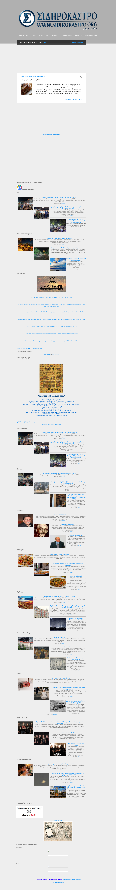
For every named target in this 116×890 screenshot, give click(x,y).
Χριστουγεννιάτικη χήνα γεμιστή (33, 76)
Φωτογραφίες (44, 35)
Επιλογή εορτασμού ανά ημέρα (51, 424)
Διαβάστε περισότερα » (74, 99)
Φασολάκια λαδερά (76, 576)
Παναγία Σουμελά (59, 637)
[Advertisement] (93, 67)
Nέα (34, 35)
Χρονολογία (55, 354)
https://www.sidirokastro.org (72, 879)
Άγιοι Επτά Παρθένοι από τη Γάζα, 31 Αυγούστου (51, 406)
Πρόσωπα (78, 35)
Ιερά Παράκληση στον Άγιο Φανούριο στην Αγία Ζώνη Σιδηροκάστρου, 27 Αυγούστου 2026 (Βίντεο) (76, 496)
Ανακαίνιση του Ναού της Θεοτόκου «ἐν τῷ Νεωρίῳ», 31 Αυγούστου (51, 410)
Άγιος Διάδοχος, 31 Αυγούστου (51, 407)
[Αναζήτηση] (98, 5)
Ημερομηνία (47, 354)
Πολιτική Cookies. (58, 882)
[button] (81, 77)
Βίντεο (54, 35)
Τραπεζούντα (68, 647)
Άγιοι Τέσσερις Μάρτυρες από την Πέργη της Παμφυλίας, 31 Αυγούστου (51, 403)
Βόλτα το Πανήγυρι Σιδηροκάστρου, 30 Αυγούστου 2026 (60, 197)
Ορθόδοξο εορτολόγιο (24, 421)
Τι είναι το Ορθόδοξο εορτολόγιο (27, 423)
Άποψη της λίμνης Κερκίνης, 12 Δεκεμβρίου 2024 (76, 259)
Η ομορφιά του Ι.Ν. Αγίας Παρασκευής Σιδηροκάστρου (67, 247)
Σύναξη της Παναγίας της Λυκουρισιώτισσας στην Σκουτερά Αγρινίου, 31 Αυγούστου (51, 412)
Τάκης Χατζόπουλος (60, 514)
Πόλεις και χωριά (66, 35)
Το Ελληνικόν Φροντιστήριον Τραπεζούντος (76, 658)
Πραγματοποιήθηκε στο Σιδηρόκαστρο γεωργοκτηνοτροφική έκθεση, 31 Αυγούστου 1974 (51, 326)
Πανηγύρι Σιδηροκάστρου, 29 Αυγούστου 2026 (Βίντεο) (59, 473)
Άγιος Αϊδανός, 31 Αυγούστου (51, 413)
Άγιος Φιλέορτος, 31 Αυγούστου (51, 409)
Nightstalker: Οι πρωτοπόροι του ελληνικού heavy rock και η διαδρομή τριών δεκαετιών (60, 722)
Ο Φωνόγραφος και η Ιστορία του (59, 678)
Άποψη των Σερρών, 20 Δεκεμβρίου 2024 (59, 238)
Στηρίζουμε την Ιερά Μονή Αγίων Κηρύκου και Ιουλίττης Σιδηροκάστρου (68, 482)
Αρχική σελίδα (24, 35)
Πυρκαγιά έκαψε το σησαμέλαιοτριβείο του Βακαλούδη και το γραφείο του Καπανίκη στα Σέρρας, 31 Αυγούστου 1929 (51, 319)
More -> (63, 203)
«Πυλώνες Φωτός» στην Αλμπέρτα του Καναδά (76, 619)
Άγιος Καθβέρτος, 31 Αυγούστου (51, 399)
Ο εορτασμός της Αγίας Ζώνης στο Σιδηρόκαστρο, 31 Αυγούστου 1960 (51, 297)
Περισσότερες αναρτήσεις (51, 135)
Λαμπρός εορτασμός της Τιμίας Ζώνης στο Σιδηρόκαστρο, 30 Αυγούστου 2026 (68, 207)
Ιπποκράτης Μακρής (67, 524)
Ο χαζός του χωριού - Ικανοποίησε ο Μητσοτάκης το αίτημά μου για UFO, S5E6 (68, 774)
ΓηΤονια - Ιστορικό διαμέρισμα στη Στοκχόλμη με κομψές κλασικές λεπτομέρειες (67, 606)
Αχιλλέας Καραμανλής (76, 535)
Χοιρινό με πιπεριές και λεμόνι (59, 554)
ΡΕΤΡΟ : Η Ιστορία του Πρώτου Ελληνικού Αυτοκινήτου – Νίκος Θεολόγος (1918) (76, 701)
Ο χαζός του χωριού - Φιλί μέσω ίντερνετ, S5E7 (59, 764)
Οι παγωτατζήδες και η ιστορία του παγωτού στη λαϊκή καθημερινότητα (68, 688)
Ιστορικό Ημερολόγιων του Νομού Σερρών (30, 348)
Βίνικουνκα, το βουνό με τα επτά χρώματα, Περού (59, 596)
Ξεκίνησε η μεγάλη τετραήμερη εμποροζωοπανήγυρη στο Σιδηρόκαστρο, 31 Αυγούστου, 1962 (51, 341)
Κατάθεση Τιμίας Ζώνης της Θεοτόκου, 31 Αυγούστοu (51, 415)
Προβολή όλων (77, 42)
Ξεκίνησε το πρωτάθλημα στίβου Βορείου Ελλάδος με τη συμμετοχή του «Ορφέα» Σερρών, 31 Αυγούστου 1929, (51, 312)
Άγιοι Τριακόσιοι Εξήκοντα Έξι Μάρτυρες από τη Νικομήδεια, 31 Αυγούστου (51, 401)
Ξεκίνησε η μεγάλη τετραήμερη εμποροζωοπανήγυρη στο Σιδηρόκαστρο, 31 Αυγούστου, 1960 (51, 333)
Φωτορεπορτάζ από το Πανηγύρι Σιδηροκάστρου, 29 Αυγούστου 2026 (76, 221)
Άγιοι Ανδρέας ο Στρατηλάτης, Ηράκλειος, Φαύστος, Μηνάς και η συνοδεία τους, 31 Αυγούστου (51, 404)
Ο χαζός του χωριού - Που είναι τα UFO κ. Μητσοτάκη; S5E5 (76, 786)
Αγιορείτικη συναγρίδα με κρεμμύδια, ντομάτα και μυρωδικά (67, 564)
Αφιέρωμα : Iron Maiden (67, 732)
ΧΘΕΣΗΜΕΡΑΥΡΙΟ (91, 35)
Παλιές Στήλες (58, 820)
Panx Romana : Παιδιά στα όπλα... (76, 744)
